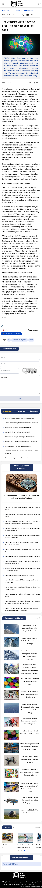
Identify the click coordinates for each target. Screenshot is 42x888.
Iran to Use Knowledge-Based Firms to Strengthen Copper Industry (22, 588)
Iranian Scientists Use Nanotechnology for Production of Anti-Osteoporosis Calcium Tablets (22, 602)
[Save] (27, 15)
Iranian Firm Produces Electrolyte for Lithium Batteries (22, 557)
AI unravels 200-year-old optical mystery (18, 446)
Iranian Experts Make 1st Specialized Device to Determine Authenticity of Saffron (22, 609)
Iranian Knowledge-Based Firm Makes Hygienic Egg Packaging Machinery (30, 800)
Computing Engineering (24, 10)
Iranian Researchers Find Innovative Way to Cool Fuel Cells (22, 551)
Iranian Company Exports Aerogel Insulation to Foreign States (22, 515)
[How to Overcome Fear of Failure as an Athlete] (18, 838)
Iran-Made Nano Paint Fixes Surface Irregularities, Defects (30, 682)
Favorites (21, 411)
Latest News (7, 411)
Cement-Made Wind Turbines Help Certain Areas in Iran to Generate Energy (22, 569)
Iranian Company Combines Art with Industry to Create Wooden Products (21, 497)
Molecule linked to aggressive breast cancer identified (21, 452)
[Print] (23, 15)
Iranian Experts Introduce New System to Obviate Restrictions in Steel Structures (29, 655)
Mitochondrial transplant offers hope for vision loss (21, 423)
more (36, 618)
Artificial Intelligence (19, 340)
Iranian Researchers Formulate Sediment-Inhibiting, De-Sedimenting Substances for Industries (29, 669)
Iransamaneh (38, 887)
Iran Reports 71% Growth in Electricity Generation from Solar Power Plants (22, 529)
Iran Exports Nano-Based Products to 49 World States (29, 732)
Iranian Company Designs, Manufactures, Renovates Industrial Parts (29, 694)
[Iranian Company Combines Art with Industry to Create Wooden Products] (21, 483)
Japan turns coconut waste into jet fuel (18, 428)
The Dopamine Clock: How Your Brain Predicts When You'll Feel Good (18, 26)
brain (31, 340)
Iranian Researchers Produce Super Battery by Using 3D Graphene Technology (22, 562)
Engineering (6, 10)
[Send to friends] (32, 14)
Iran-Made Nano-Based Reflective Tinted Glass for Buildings (29, 641)
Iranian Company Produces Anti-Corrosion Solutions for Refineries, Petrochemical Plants (29, 787)
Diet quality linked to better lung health (17, 432)
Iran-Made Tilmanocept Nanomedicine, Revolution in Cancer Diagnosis (30, 721)
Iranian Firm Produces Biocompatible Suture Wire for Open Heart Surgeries (22, 543)
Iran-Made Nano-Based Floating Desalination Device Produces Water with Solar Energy (30, 708)
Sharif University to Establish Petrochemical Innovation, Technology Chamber (29, 747)
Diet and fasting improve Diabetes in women (19, 458)
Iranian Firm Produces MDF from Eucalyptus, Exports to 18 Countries (22, 581)
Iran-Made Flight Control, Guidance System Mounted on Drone (29, 759)
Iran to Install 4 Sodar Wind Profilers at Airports (29, 811)
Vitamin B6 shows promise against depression (20, 437)
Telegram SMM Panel (10, 864)
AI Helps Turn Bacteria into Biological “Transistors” (21, 442)
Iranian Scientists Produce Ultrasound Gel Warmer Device (22, 595)
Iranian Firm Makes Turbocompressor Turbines (19, 575)
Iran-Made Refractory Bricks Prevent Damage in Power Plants (22, 508)
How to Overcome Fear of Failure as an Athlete (18, 846)
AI (8, 340)
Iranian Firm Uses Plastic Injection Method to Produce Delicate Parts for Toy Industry (29, 773)
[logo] (20, 3)
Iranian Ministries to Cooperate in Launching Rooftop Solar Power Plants (29, 628)
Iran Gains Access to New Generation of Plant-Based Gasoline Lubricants (22, 536)
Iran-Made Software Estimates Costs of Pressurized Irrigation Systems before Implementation (22, 522)
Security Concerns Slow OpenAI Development (19, 418)
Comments (34, 411)
